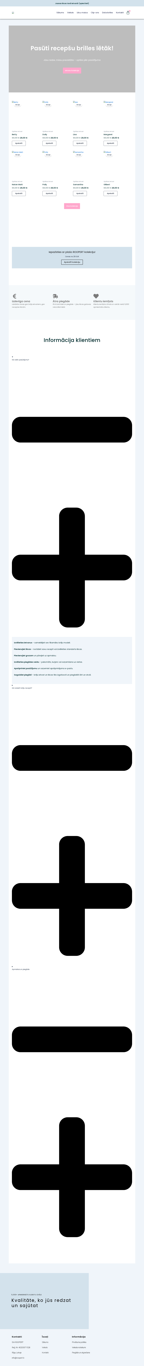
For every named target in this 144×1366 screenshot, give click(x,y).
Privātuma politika (79, 1342)
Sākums (60, 12)
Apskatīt (18, 143)
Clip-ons (95, 12)
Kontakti (120, 12)
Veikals (70, 12)
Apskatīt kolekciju (72, 262)
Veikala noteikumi (79, 1347)
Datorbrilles (107, 12)
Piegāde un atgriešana (81, 1352)
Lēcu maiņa (82, 12)
